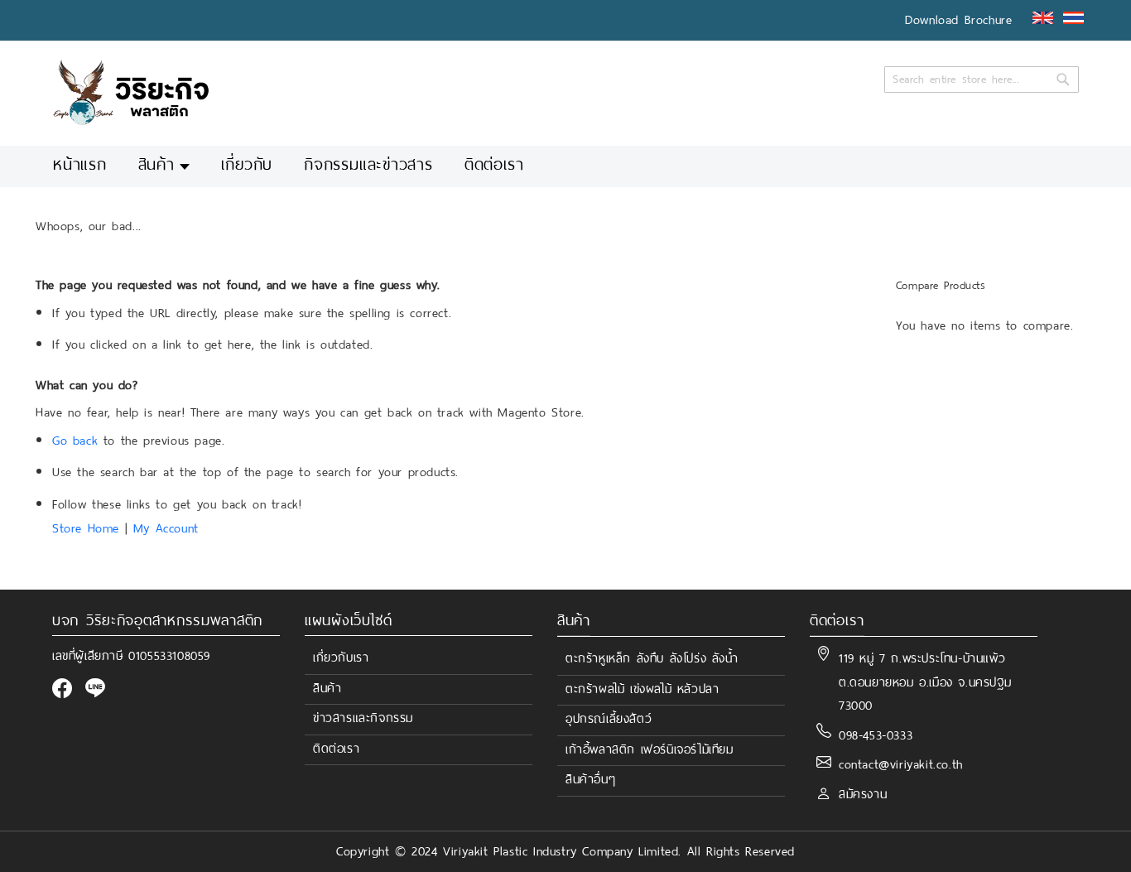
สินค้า (156, 165)
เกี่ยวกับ (246, 165)
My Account (166, 528)
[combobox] (981, 79)
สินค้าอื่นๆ (590, 779)
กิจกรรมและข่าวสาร (368, 165)
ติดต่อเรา (493, 165)
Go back (75, 440)
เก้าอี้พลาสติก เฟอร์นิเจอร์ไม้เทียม (650, 749)
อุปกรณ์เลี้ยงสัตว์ (609, 719)
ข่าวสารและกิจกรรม (363, 718)
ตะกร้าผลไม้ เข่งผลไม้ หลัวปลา (642, 689)
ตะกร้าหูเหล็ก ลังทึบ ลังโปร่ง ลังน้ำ (652, 658)
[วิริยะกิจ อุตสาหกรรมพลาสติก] (130, 92)
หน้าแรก (80, 165)
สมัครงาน (863, 794)
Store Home (85, 528)
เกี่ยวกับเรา (340, 657)
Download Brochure (958, 20)
